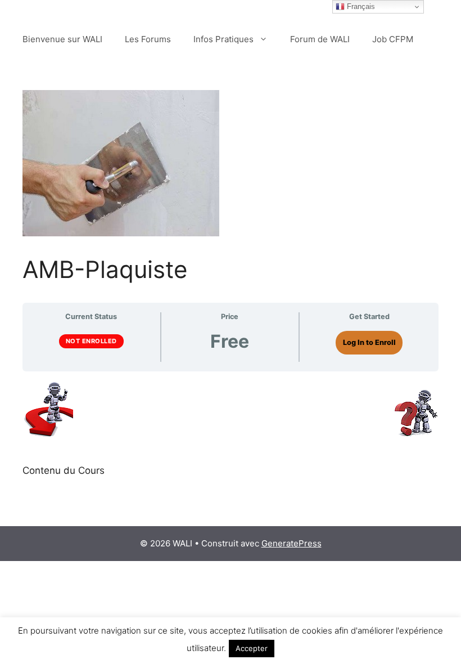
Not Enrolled (91, 341)
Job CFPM (392, 39)
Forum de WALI (320, 39)
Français (360, 6)
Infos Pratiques (223, 39)
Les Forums (148, 39)
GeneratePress (291, 543)
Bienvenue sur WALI (62, 39)
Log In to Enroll (369, 342)
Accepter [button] (252, 648)
